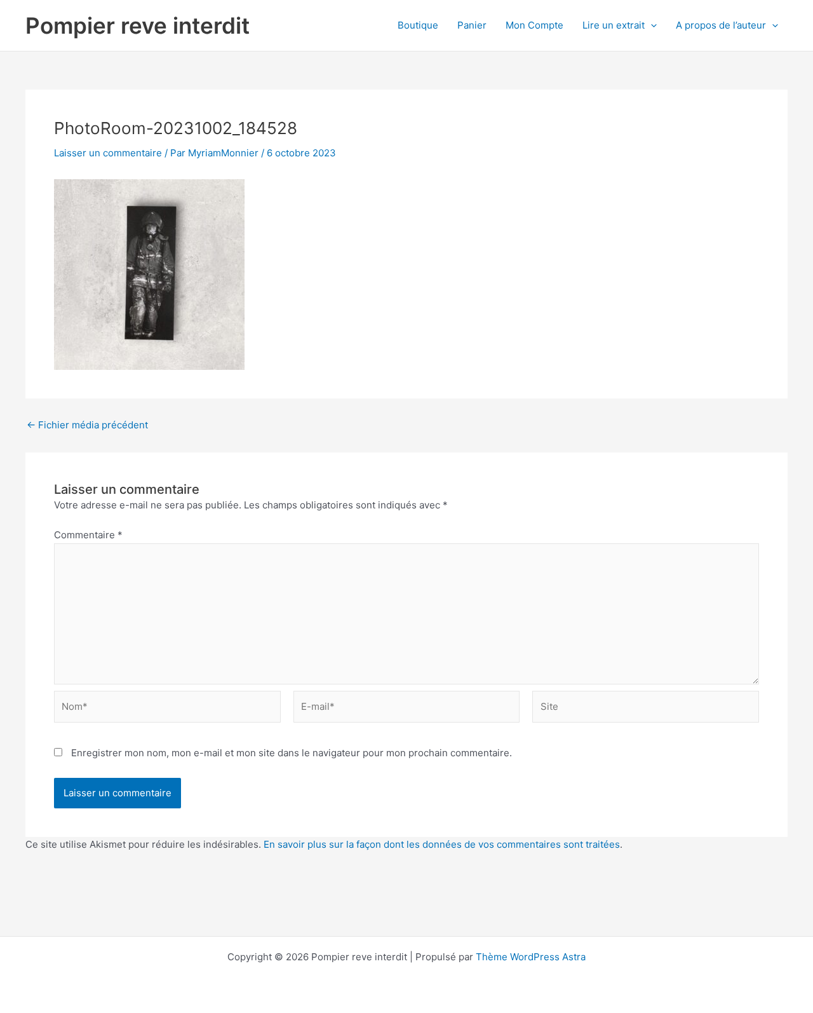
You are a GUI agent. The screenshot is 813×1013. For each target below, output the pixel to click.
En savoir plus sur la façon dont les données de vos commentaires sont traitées (442, 844)
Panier (472, 25)
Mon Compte (534, 25)
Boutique (418, 25)
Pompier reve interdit (137, 25)
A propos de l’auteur (721, 25)
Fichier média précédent (87, 425)
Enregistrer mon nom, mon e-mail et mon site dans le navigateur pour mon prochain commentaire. (291, 753)
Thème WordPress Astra (531, 957)
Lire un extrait (613, 25)
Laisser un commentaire (108, 153)
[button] (651, 25)
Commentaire (88, 535)
